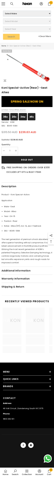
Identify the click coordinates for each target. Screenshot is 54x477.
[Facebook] (23, 445)
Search (11, 36)
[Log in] (41, 4)
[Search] (12, 4)
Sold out (27, 159)
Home (4, 46)
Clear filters (44, 36)
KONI (12, 122)
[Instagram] (31, 445)
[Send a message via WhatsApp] (47, 458)
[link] (12, 341)
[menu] (3, 4)
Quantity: (6, 144)
